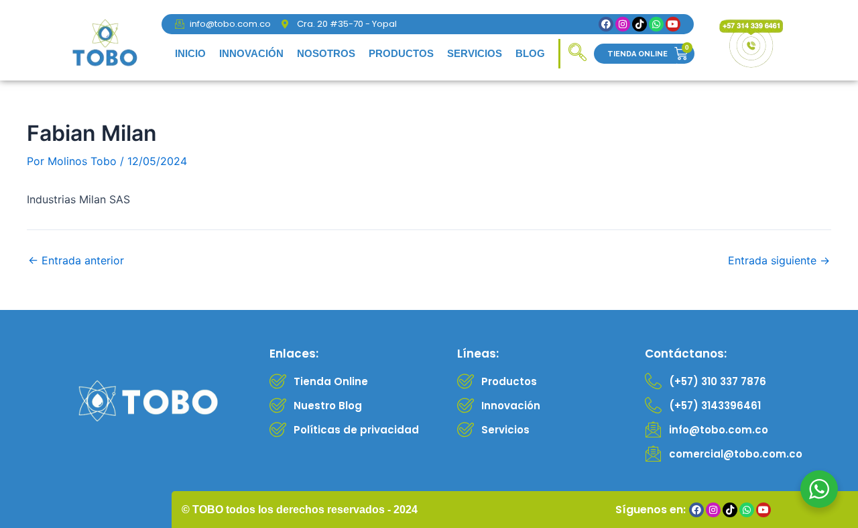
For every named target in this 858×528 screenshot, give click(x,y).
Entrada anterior (76, 260)
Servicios (474, 53)
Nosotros (326, 53)
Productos (401, 53)
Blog (530, 53)
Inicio (190, 53)
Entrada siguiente (779, 260)
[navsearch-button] (577, 53)
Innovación (251, 53)
